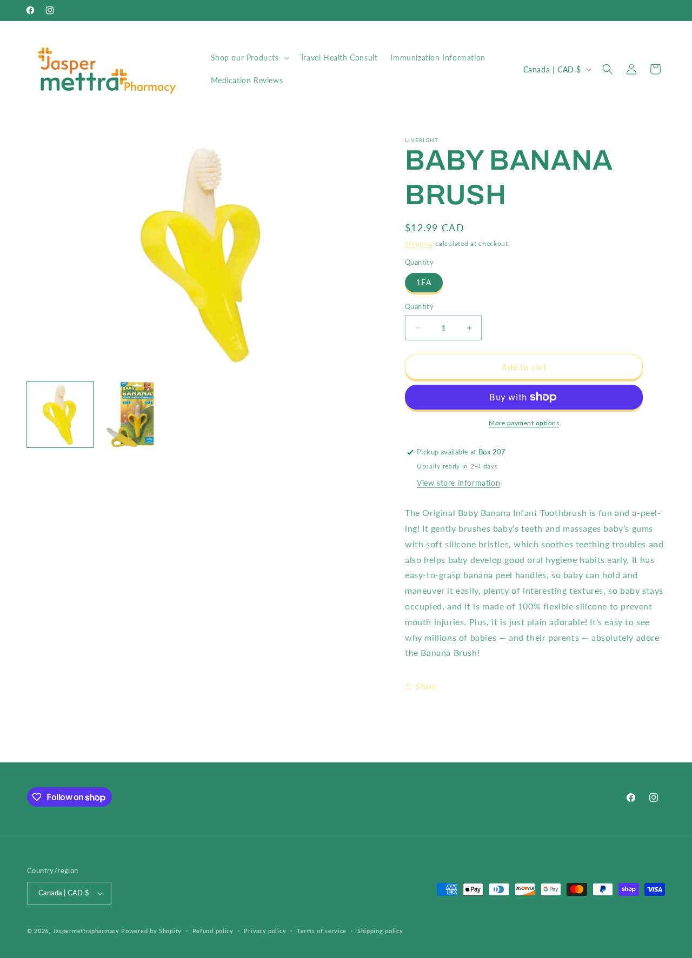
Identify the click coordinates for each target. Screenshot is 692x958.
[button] (249, 57)
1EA (423, 282)
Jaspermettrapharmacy (86, 930)
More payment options (524, 423)
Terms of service (322, 930)
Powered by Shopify (151, 930)
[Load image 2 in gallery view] (131, 414)
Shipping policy (380, 930)
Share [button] (426, 686)
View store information (458, 482)
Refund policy (213, 930)
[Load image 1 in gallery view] (60, 414)
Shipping (419, 243)
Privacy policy (265, 930)
